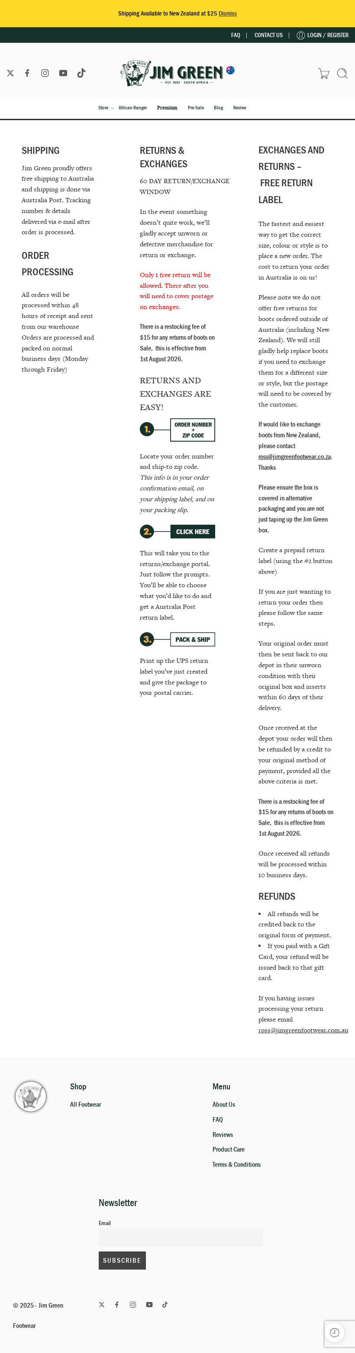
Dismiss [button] (228, 14)
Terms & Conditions (237, 1164)
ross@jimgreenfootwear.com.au (303, 1030)
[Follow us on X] (10, 73)
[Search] (342, 73)
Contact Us (269, 35)
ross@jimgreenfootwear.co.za (294, 456)
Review (239, 107)
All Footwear (85, 1104)
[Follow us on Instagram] (45, 73)
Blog (218, 107)
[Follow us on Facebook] (27, 73)
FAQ (235, 35)
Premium (167, 107)
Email (105, 1223)
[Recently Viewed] (334, 1332)
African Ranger (133, 107)
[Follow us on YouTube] (63, 73)
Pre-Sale (196, 107)
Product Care (229, 1149)
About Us (224, 1104)
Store (103, 107)
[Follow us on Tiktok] (81, 73)
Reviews (223, 1134)
